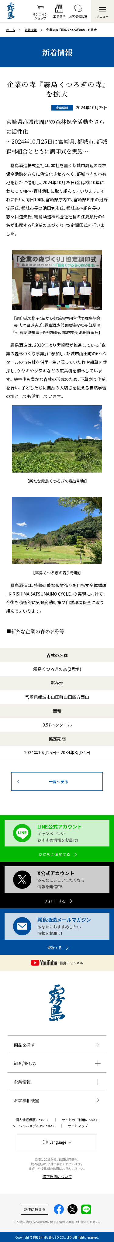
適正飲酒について (57, 1176)
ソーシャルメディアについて (34, 1125)
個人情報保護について (32, 1119)
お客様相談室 (26, 1100)
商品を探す (24, 1045)
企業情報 (22, 1082)
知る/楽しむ (25, 1063)
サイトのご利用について (80, 1119)
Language (58, 1142)
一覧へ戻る (58, 781)
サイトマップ (78, 1125)
